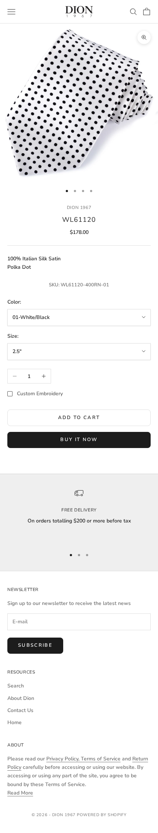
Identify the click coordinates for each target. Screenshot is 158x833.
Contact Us (20, 710)
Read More (20, 792)
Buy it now (78, 439)
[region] (79, 515)
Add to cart (79, 417)
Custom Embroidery (40, 393)
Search (15, 685)
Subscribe (35, 645)
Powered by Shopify (101, 815)
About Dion (20, 698)
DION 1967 (79, 207)
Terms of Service (101, 758)
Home (14, 722)
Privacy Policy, (63, 758)
